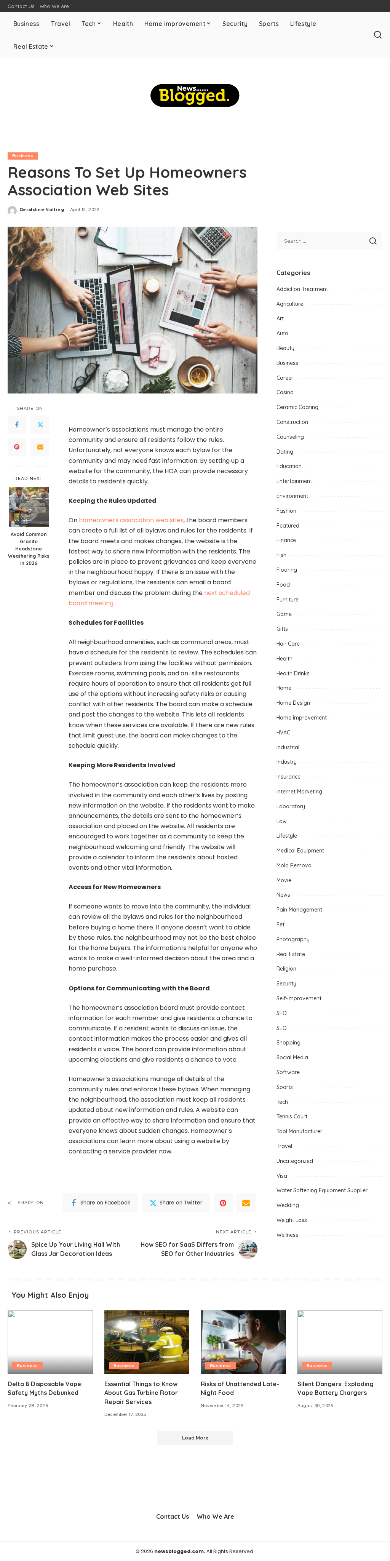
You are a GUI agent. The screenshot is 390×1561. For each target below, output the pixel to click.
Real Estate (291, 954)
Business (23, 155)
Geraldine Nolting (41, 209)
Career (285, 377)
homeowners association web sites (131, 520)
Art (280, 318)
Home (284, 688)
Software (288, 1072)
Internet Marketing (299, 791)
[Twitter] (40, 425)
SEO (282, 1013)
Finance (286, 540)
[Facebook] (17, 425)
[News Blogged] (195, 95)
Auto (282, 333)
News (283, 894)
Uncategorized (295, 1161)
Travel (284, 1146)
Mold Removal (295, 865)
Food (283, 584)
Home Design (293, 702)
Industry (287, 761)
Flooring (287, 569)
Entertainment (294, 481)
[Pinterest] (17, 447)
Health (284, 658)
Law (282, 821)
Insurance (288, 776)
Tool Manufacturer (299, 1131)
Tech (282, 1102)
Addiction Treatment (302, 289)
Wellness (287, 1235)
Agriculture (290, 304)
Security (286, 983)
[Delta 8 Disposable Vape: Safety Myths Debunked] (50, 1342)
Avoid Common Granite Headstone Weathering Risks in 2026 (29, 548)
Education (289, 466)
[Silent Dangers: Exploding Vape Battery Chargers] (340, 1342)
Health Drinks (293, 673)
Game (284, 614)
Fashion (286, 510)
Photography (293, 939)
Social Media (292, 1057)
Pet (281, 924)
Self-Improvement (299, 998)
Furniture (288, 599)
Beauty (285, 348)
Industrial (288, 747)
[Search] (377, 35)
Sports (285, 1087)
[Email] (40, 447)
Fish (281, 555)
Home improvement (302, 717)
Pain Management (299, 909)
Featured (288, 525)
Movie (284, 880)
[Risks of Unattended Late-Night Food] (243, 1342)
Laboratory (291, 806)
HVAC (283, 732)
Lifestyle (287, 835)
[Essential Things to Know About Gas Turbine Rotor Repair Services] (147, 1342)
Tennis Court (292, 1116)
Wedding (288, 1205)
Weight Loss (292, 1220)
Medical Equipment (300, 850)
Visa (282, 1175)
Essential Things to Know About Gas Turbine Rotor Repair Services (141, 1392)
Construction (292, 422)
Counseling (290, 436)
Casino (285, 392)
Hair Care (288, 643)
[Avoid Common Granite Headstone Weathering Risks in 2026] (29, 507)
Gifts (282, 628)
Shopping (288, 1042)
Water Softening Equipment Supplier (322, 1190)
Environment (292, 496)
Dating (285, 451)
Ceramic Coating (297, 407)
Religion (286, 968)
